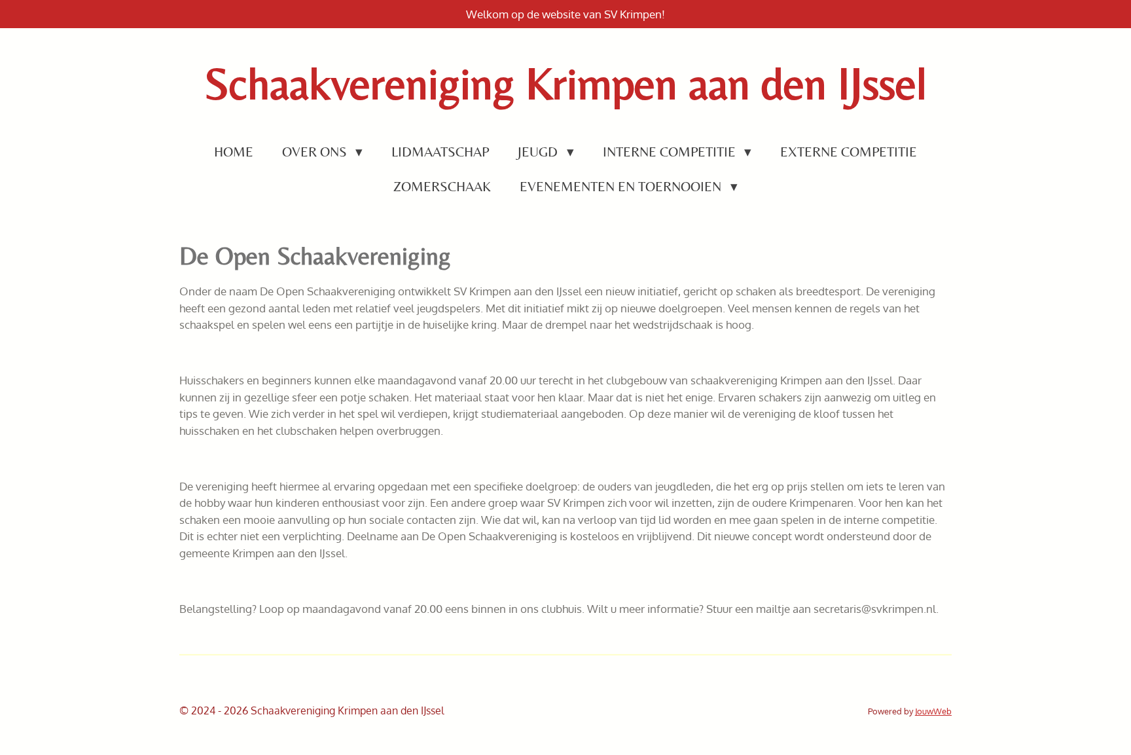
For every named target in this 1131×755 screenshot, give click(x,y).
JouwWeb (933, 710)
